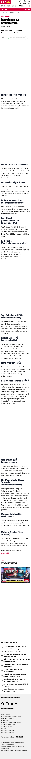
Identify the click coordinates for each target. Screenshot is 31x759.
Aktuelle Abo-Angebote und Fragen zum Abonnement (12, 748)
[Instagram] (7, 703)
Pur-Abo (3, 728)
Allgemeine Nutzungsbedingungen (11, 716)
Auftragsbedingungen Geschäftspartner (12, 743)
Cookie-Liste (5, 720)
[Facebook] (2, 703)
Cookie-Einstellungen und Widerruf (11, 722)
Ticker (3, 6)
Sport (8, 6)
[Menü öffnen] (29, 6)
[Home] (1, 12)
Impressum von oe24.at (8, 730)
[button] (3, 580)
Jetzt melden (5, 553)
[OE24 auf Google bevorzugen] (27, 38)
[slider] (9, 580)
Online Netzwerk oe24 (7, 709)
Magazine (21, 6)
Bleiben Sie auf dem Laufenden (10, 697)
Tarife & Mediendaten (7, 745)
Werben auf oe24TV (7, 726)
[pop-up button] (24, 580)
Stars (14, 6)
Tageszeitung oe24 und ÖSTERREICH (12, 737)
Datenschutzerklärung (7, 718)
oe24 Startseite (5, 714)
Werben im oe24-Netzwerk (9, 724)
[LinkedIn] (16, 703)
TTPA (2, 753)
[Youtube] (12, 703)
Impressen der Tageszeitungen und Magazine (14, 751)
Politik (4, 9)
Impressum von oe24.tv (8, 732)
